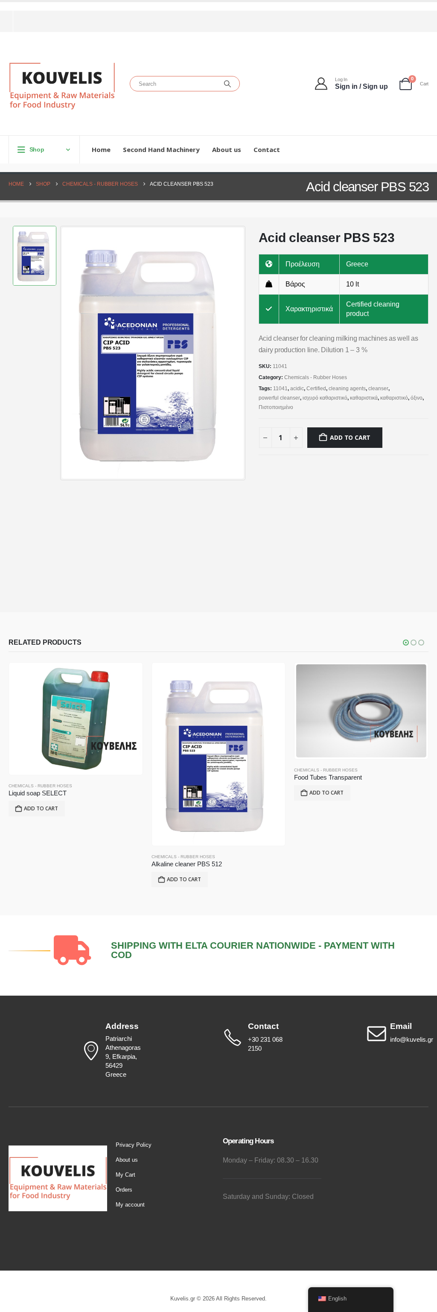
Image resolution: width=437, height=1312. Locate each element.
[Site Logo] (62, 86)
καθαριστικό (394, 398)
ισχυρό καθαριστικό (325, 398)
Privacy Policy (133, 1145)
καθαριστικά (364, 398)
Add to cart (350, 437)
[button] (406, 642)
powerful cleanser (279, 398)
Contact (266, 149)
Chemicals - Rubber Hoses (315, 377)
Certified (316, 389)
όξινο (416, 398)
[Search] (227, 83)
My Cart (125, 1175)
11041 (280, 389)
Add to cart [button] (41, 808)
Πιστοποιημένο (276, 407)
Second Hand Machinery (161, 149)
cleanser (378, 389)
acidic (297, 389)
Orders (124, 1189)
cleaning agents (347, 389)
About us (226, 149)
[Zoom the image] (58, 1150)
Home (101, 149)
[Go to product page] (76, 719)
